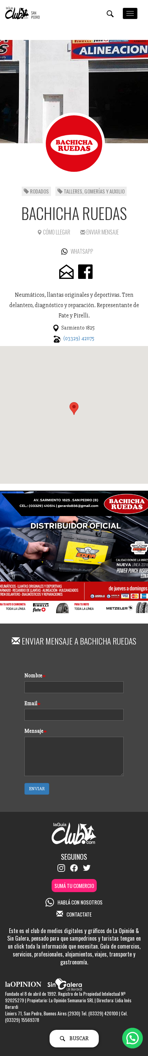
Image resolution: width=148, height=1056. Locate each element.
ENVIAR (37, 789)
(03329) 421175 (78, 338)
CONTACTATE (79, 914)
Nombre (33, 675)
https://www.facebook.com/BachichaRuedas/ (85, 271)
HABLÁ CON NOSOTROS (80, 902)
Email (30, 703)
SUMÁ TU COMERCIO (74, 885)
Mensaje (33, 731)
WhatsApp (82, 251)
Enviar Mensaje (102, 232)
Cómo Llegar (56, 232)
